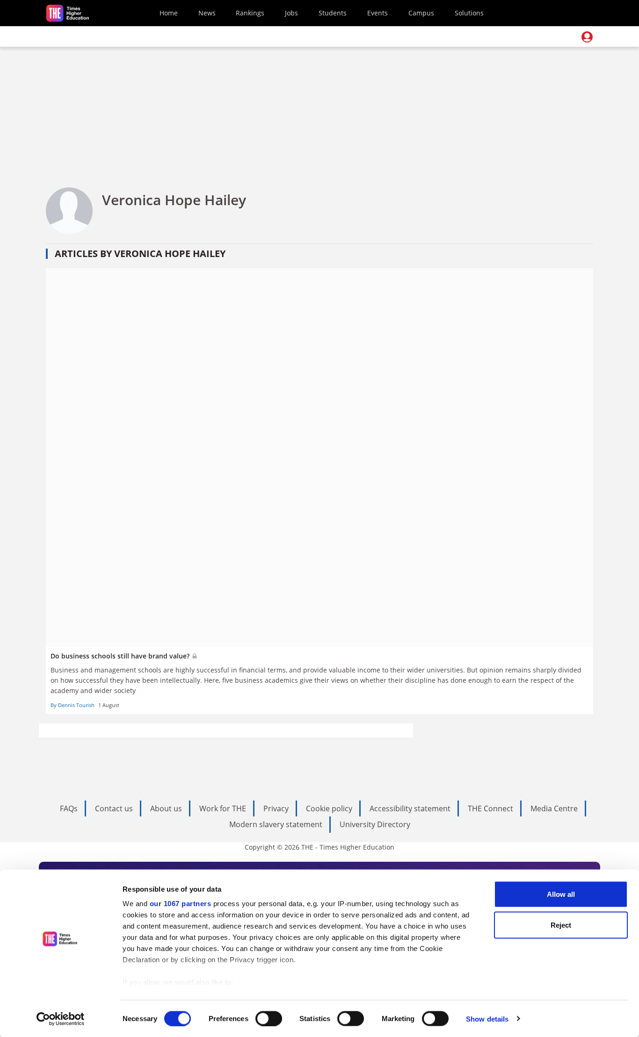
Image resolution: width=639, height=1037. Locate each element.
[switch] (268, 1018)
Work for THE (222, 808)
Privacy (276, 808)
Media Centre (554, 808)
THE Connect (490, 808)
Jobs (291, 12)
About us (166, 808)
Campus (421, 12)
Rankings (250, 12)
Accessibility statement (410, 808)
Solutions (469, 12)
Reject (561, 925)
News (207, 12)
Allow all (561, 894)
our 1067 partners (180, 904)
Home (169, 12)
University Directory (375, 824)
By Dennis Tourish (72, 704)
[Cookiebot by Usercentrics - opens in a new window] (61, 1019)
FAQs (69, 808)
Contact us (114, 808)
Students (333, 12)
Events (377, 12)
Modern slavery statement (275, 824)
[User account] (587, 37)
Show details (487, 1019)
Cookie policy (329, 808)
